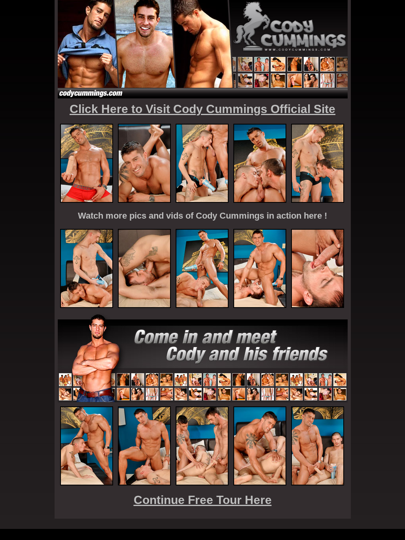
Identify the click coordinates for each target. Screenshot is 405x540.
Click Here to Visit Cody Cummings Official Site (202, 108)
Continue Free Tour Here (203, 499)
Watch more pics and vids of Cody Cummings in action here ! (202, 216)
